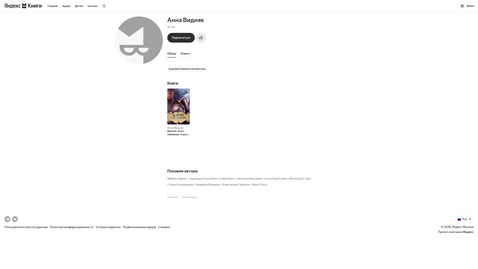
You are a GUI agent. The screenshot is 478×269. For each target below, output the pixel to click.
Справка (164, 227)
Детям (79, 5)
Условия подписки (108, 227)
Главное (53, 5)
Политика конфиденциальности (71, 227)
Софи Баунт (227, 178)
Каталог (93, 5)
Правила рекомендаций (139, 227)
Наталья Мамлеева (249, 178)
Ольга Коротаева (275, 178)
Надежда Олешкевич (203, 178)
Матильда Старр (300, 178)
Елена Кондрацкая (181, 184)
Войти (470, 5)
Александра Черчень (236, 184)
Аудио (66, 5)
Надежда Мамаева (207, 184)
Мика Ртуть (259, 184)
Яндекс (468, 232)
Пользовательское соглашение (26, 227)
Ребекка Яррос (177, 178)
